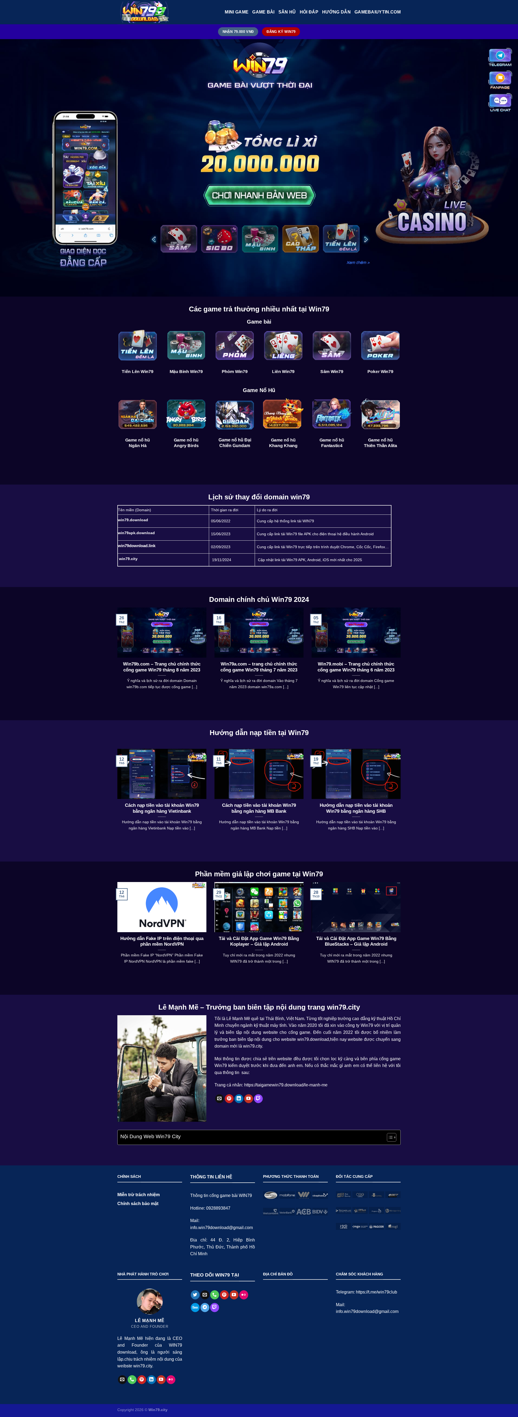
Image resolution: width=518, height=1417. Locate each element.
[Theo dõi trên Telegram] (204, 1307)
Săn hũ (287, 12)
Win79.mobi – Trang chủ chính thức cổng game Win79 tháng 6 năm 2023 (356, 667)
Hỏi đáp (309, 12)
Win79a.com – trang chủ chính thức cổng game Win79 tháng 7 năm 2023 (258, 667)
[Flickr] (170, 1379)
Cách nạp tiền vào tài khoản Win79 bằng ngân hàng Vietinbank (162, 808)
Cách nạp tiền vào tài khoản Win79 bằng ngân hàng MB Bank (259, 808)
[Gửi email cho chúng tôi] (219, 1098)
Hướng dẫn (336, 12)
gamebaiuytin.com (378, 12)
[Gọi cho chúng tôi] (132, 1379)
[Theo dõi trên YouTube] (248, 1098)
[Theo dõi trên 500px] (195, 1307)
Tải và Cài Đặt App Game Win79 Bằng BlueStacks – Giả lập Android (356, 941)
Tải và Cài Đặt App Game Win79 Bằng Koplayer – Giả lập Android (259, 941)
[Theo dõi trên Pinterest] (229, 1098)
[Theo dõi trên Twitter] (195, 1294)
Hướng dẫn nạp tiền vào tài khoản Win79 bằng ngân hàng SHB (356, 808)
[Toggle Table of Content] (389, 1137)
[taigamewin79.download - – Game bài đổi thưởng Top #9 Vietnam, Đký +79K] (144, 12)
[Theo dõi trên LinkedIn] (238, 1098)
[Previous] (116, 655)
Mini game (236, 12)
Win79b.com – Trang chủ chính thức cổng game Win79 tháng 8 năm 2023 (161, 667)
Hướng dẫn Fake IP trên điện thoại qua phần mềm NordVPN (161, 941)
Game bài (263, 12)
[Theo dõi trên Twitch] (258, 1098)
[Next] (402, 655)
